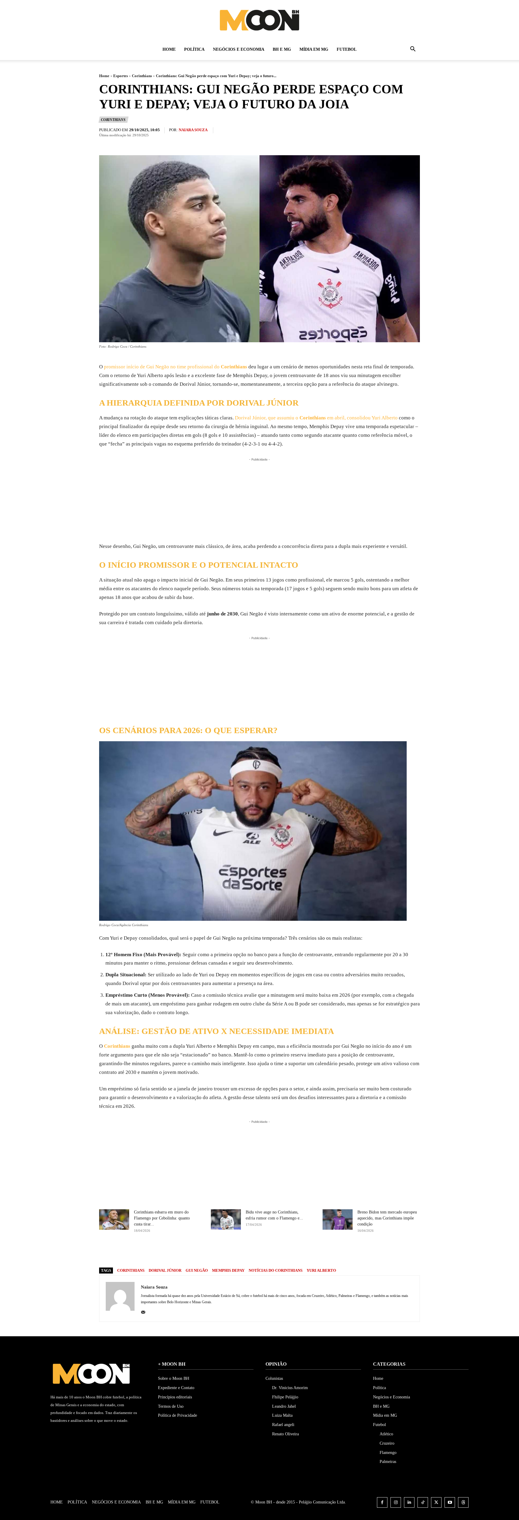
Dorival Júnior (165, 1270)
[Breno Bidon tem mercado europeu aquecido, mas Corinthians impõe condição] (338, 1219)
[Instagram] (395, 1502)
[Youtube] (450, 1502)
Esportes (120, 76)
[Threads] (463, 1502)
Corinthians (142, 76)
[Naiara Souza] (120, 1298)
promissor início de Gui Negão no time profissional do (175, 367)
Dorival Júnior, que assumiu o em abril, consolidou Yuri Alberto (316, 418)
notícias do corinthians (275, 1270)
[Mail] (143, 1311)
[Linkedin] (409, 1502)
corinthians (130, 1270)
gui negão (197, 1270)
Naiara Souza (193, 130)
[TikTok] (422, 1502)
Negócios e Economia (238, 49)
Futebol (347, 49)
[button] (412, 50)
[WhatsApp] (296, 1252)
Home (169, 49)
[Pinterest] (282, 1252)
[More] (309, 1252)
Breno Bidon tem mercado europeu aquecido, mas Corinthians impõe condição (387, 1218)
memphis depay (228, 1270)
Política (194, 49)
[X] (268, 1252)
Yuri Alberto (321, 1270)
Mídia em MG (313, 49)
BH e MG (282, 49)
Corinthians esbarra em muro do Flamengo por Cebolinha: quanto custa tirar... (162, 1218)
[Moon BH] (259, 19)
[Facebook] (254, 1252)
